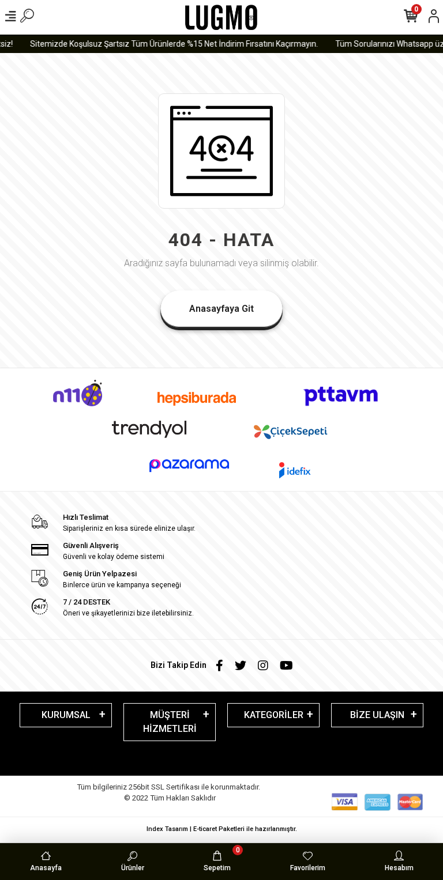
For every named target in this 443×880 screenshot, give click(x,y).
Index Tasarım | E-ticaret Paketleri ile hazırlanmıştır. (222, 829)
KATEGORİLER (273, 714)
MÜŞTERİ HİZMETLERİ (170, 721)
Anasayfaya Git (221, 308)
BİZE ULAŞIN (377, 714)
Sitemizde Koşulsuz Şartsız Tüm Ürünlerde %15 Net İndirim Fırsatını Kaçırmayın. (170, 43)
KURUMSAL (66, 714)
